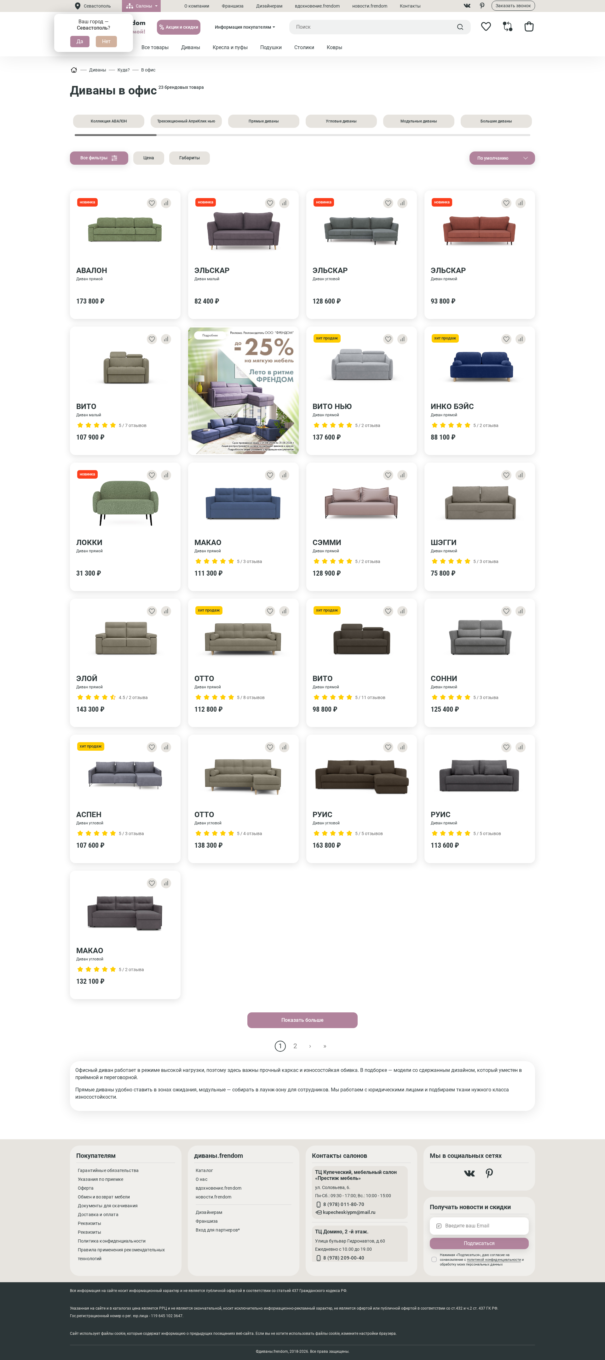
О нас (201, 1179)
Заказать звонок (513, 5)
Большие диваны (496, 121)
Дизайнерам (269, 6)
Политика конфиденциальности (112, 1240)
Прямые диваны (264, 121)
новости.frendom (369, 6)
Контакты (410, 6)
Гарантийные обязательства (108, 1170)
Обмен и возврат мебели (104, 1196)
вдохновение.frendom (317, 6)
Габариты (189, 157)
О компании (196, 6)
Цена (148, 157)
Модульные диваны (418, 121)
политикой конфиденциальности (494, 1260)
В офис (148, 69)
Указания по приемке (100, 1179)
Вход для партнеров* (218, 1229)
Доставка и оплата (98, 1214)
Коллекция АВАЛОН (109, 121)
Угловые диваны (341, 121)
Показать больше (302, 1020)
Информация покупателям (243, 27)
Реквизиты (89, 1223)
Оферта (86, 1188)
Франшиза (233, 6)
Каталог (204, 1170)
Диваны (97, 69)
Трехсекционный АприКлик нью (186, 121)
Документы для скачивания (108, 1205)
